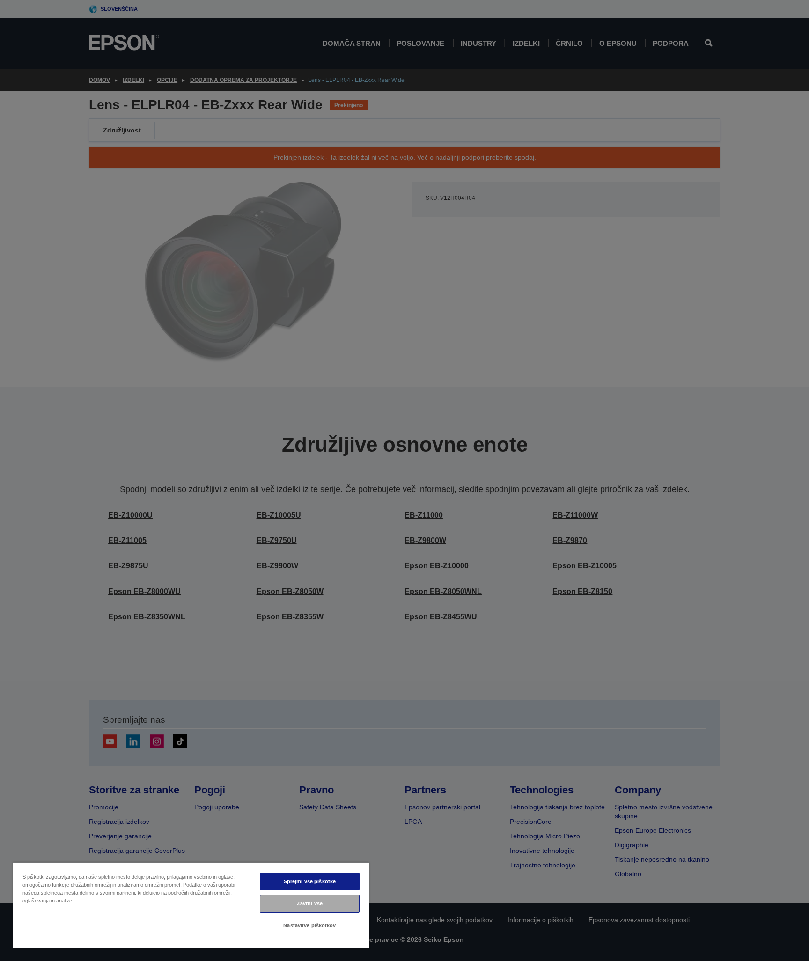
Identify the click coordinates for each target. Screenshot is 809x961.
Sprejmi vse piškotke (310, 881)
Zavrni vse (310, 903)
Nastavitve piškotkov (309, 925)
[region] (191, 905)
